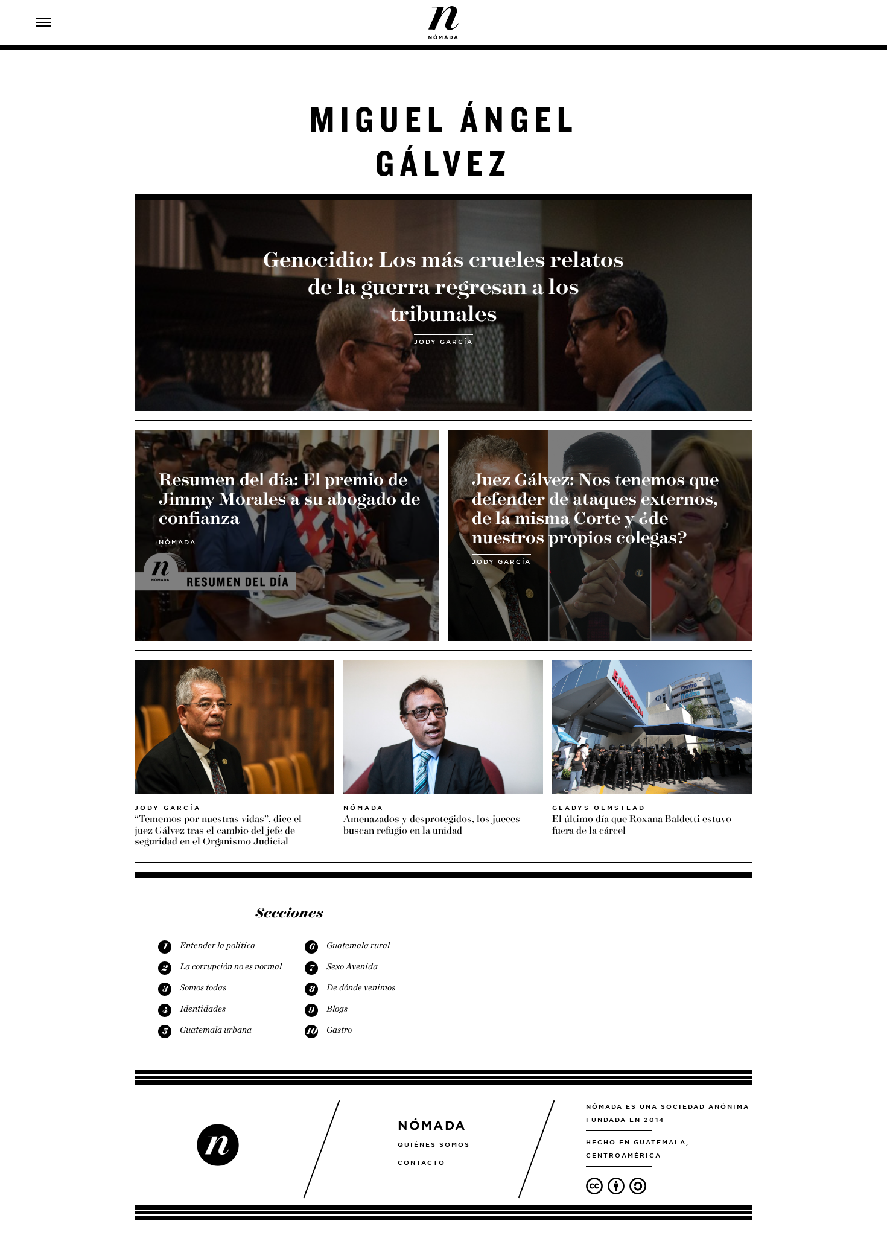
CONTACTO (421, 1162)
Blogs (337, 1008)
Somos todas (203, 987)
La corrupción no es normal (231, 966)
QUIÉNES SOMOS (434, 1144)
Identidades (203, 1008)
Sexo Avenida (352, 966)
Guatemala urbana (216, 1029)
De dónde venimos (360, 987)
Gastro (339, 1029)
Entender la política (217, 945)
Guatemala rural (358, 945)
